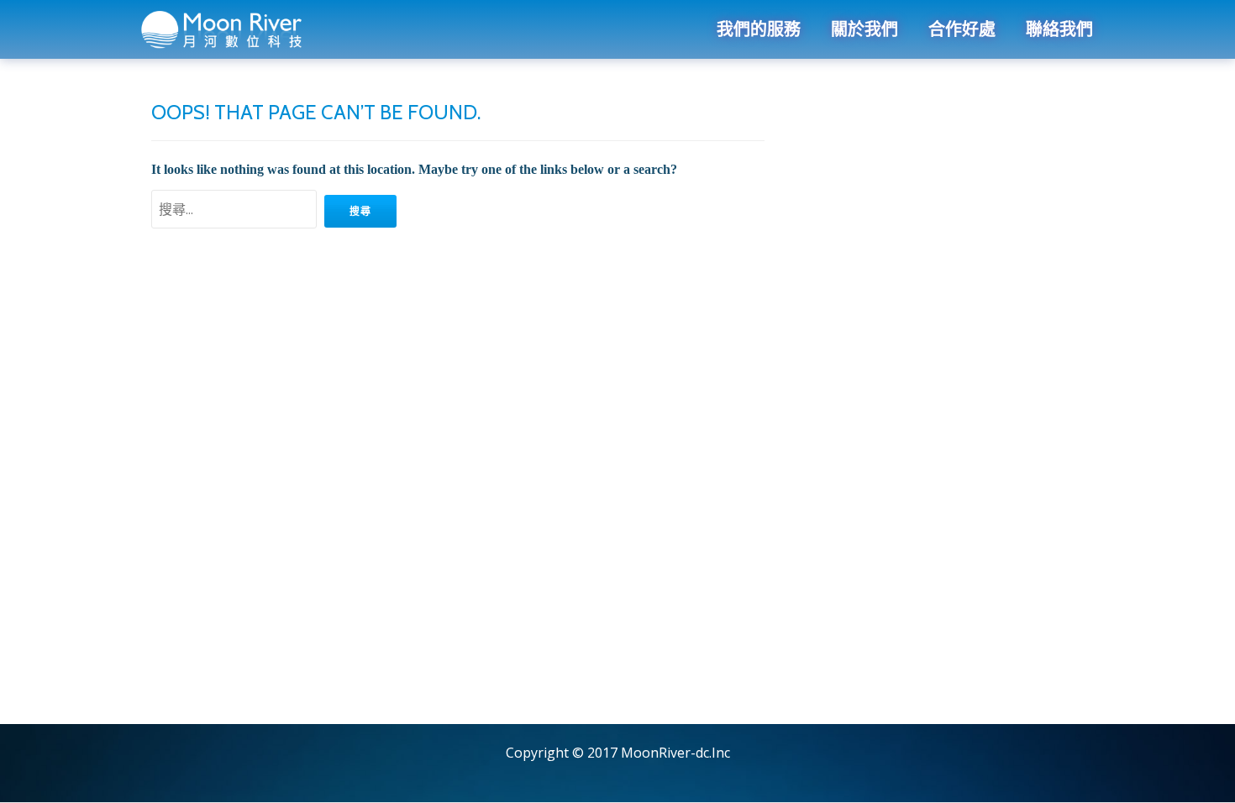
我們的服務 (759, 29)
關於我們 (864, 29)
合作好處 (962, 29)
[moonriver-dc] (225, 29)
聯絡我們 (1059, 29)
